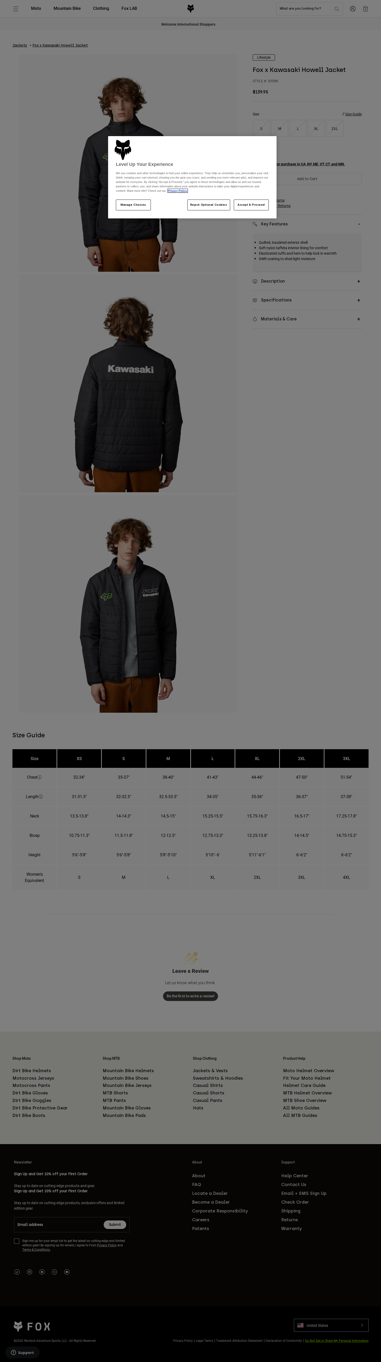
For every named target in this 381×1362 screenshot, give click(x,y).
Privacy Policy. (177, 190)
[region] (192, 177)
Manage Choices (133, 205)
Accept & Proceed (251, 205)
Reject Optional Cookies (208, 205)
